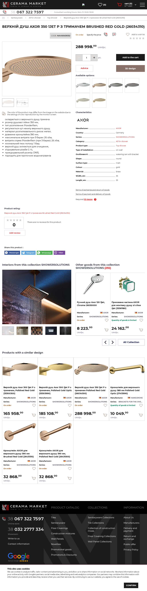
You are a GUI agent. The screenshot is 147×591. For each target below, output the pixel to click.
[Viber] (59, 253)
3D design (88, 199)
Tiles (53, 517)
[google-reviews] (18, 560)
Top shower (121, 146)
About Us (129, 517)
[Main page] (24, 507)
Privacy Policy (131, 549)
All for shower (122, 141)
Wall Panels (57, 538)
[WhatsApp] (45, 253)
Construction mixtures (63, 533)
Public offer (130, 544)
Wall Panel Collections (100, 541)
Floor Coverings (59, 528)
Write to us (14, 538)
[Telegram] (28, 253)
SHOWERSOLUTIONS (125, 137)
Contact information (19, 543)
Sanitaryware (58, 522)
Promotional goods (61, 549)
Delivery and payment (130, 529)
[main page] (24, 4)
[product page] (93, 284)
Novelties (56, 544)
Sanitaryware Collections (101, 517)
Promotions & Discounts (64, 554)
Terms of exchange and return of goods (93, 190)
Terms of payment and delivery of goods (93, 194)
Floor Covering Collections (102, 536)
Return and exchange (130, 537)
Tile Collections (96, 522)
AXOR (118, 128)
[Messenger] (12, 253)
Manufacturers (131, 522)
